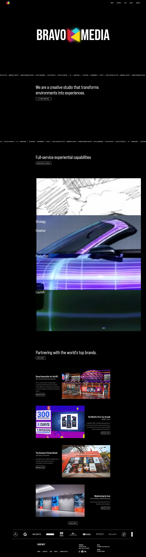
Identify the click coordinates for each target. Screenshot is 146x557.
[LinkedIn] (85, 551)
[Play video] (86, 383)
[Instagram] (79, 551)
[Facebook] (82, 551)
